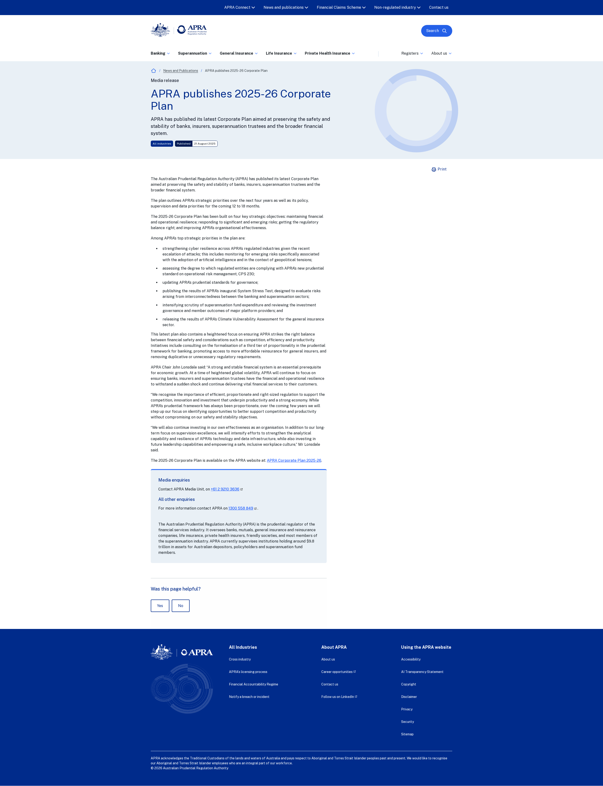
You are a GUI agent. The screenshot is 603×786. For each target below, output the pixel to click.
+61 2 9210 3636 (227, 489)
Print (442, 169)
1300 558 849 (242, 508)
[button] (161, 55)
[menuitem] (161, 52)
